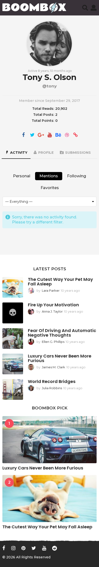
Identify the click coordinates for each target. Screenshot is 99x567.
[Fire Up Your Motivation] (12, 312)
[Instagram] (13, 548)
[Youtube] (44, 548)
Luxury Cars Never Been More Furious (59, 358)
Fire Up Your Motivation (53, 305)
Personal (21, 176)
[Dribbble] (66, 135)
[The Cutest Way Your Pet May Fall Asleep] (12, 287)
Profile (46, 152)
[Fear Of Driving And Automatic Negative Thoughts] (12, 338)
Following (76, 176)
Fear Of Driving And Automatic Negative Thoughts (62, 332)
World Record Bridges (51, 381)
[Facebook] (23, 135)
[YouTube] (49, 135)
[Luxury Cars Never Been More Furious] (12, 364)
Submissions (78, 152)
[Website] (75, 135)
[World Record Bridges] (12, 389)
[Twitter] (32, 135)
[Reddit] (54, 548)
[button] (85, 7)
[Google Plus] (40, 135)
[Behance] (58, 135)
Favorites (50, 187)
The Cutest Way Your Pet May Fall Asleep (60, 281)
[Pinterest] (23, 548)
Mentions (48, 176)
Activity (18, 152)
